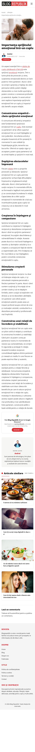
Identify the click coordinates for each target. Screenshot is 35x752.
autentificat (15, 613)
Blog (3, 652)
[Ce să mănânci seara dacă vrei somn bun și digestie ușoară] (17, 550)
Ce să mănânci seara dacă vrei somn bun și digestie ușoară (16, 565)
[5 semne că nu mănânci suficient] (17, 489)
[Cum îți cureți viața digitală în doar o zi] (17, 518)
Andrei (9, 54)
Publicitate (5, 659)
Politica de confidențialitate (11, 669)
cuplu (18, 127)
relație (10, 169)
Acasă (3, 12)
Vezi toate (28, 473)
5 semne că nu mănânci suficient (15, 503)
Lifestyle (9, 12)
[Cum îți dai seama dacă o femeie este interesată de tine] (17, 582)
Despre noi (5, 656)
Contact (4, 679)
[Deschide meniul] (31, 4)
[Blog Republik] (15, 3)
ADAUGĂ (17, 430)
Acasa (3, 649)
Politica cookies (7, 673)
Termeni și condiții (8, 676)
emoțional (13, 72)
